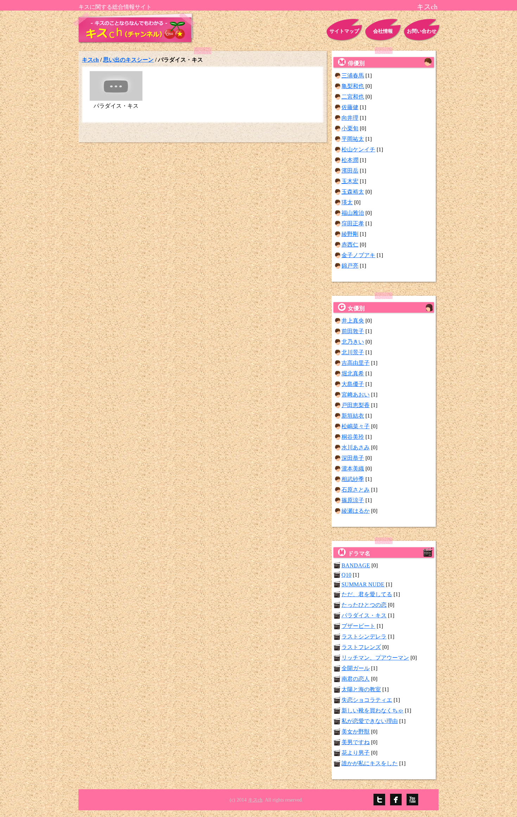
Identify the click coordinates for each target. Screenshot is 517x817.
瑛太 (347, 202)
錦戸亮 (350, 266)
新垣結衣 (353, 416)
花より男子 (356, 753)
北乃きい (353, 342)
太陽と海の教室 (361, 689)
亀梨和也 (353, 86)
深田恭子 (353, 458)
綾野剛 (350, 234)
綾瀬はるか (356, 511)
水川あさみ (356, 447)
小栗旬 (350, 128)
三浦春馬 (353, 76)
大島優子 (353, 384)
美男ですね (356, 742)
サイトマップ (344, 31)
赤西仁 (350, 245)
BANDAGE (356, 565)
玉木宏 (350, 181)
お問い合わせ (421, 31)
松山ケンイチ (358, 149)
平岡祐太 (353, 139)
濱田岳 (350, 171)
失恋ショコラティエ (367, 700)
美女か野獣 (356, 732)
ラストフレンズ (361, 647)
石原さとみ (356, 490)
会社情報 (383, 31)
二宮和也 (353, 97)
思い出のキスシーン (128, 60)
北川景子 (353, 352)
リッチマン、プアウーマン (375, 658)
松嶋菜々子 (356, 426)
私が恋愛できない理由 (370, 721)
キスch (90, 60)
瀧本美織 (353, 469)
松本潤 (350, 160)
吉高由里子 (356, 363)
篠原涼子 (353, 500)
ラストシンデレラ (364, 637)
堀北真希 (353, 373)
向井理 (350, 118)
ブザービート (358, 626)
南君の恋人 (356, 679)
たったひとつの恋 (364, 605)
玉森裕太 (353, 192)
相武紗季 (353, 479)
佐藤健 (350, 107)
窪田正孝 (353, 223)
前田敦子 (353, 331)
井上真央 (353, 321)
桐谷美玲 (353, 437)
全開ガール (356, 668)
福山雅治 (353, 213)
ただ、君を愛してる (367, 594)
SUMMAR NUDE (363, 584)
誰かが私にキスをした (370, 763)
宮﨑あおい (356, 395)
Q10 (346, 575)
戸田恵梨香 (356, 405)
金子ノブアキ (358, 255)
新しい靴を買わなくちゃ (372, 710)
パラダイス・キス (364, 615)
